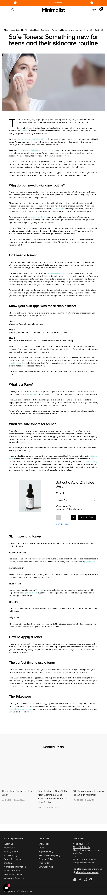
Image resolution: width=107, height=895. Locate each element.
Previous (15, 2)
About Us (8, 843)
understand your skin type (21, 709)
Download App (46, 866)
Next (91, 2)
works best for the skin (37, 217)
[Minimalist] (53, 10)
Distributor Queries (13, 874)
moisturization (15, 363)
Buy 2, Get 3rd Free (53, 3)
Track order (44, 863)
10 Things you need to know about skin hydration (89, 793)
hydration (34, 394)
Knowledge (44, 843)
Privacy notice (11, 851)
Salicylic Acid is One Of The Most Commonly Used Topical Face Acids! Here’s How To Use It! (53, 797)
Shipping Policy (46, 851)
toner (25, 131)
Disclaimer (9, 863)
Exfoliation (58, 208)
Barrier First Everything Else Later (17, 793)
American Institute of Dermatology (39, 150)
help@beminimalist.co (83, 862)
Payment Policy (46, 859)
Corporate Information (15, 866)
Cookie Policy (10, 855)
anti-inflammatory (89, 461)
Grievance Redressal (14, 878)
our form (84, 859)
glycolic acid (89, 561)
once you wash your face (58, 273)
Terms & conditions (13, 859)
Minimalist (27, 891)
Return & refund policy (49, 855)
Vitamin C (39, 590)
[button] (13, 10)
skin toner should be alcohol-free (32, 139)
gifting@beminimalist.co (87, 872)
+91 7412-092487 (81, 847)
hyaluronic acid (30, 593)
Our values (9, 847)
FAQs (41, 847)
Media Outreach (12, 870)
